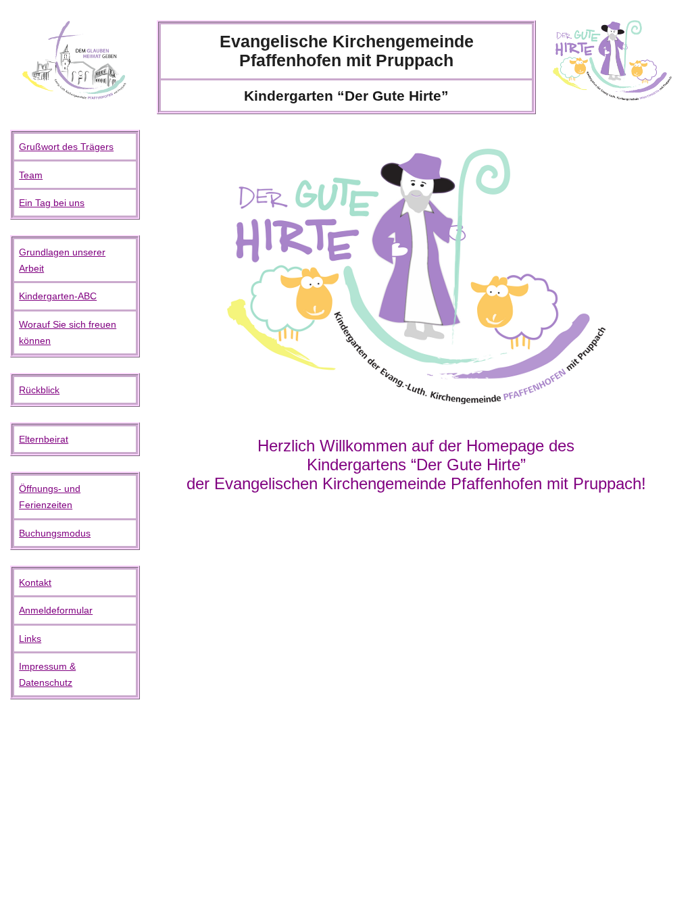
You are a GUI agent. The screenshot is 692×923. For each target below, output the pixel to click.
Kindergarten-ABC (58, 296)
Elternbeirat (43, 439)
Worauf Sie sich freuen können (67, 332)
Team (31, 175)
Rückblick (39, 389)
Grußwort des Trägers (66, 146)
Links (30, 638)
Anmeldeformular (56, 610)
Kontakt (35, 582)
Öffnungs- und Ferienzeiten (49, 496)
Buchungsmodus (55, 533)
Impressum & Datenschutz (47, 674)
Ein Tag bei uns (51, 202)
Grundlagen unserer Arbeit (62, 260)
